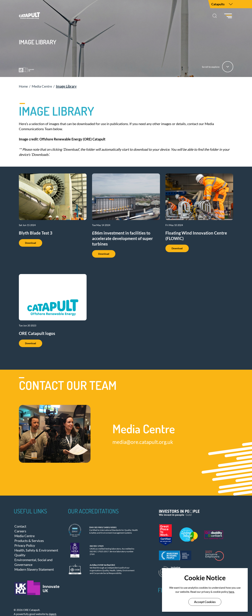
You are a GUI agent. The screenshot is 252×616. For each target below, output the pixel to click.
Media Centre (24, 536)
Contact (20, 526)
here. (232, 591)
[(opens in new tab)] (191, 512)
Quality (19, 555)
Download (30, 242)
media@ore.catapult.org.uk (142, 442)
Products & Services (29, 541)
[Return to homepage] (29, 15)
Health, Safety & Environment (36, 550)
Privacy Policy (24, 545)
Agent (52, 613)
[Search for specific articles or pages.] (214, 15)
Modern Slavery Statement (34, 569)
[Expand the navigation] (231, 4)
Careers (20, 531)
